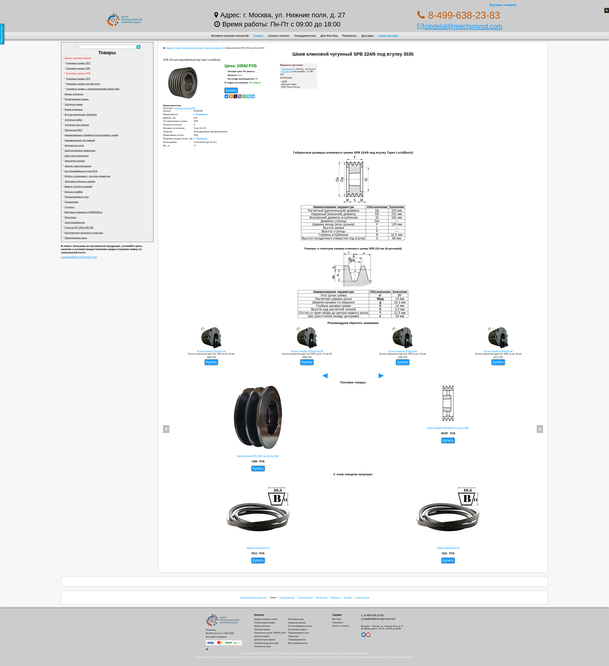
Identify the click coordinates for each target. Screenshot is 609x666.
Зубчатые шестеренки (77, 125)
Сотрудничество (305, 35)
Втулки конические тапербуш (81, 114)
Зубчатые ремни (74, 104)
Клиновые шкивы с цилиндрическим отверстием (92, 89)
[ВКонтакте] (226, 96)
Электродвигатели (75, 222)
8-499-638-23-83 (373, 615)
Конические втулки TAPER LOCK (270, 633)
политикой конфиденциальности (300, 657)
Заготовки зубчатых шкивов (80, 181)
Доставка (367, 35)
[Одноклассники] (231, 96)
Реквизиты (349, 35)
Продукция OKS (73, 130)
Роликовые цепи (296, 619)
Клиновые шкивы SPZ (78, 63)
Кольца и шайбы (74, 192)
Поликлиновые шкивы (77, 99)
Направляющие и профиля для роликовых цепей (91, 135)
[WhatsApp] (244, 96)
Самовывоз (287, 69)
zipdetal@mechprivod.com (463, 26)
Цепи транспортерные (77, 156)
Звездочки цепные (75, 161)
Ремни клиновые (74, 109)
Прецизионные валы (76, 238)
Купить (231, 90)
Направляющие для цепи (266, 643)
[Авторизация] (606, 10)
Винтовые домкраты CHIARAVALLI (83, 212)
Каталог (259, 614)
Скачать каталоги (340, 626)
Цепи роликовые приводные (80, 150)
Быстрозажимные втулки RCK (81, 171)
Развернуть (202, 114)
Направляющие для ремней (80, 140)
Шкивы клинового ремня (78, 58)
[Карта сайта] (207, 649)
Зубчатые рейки (73, 120)
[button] (166, 429)
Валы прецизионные (298, 643)
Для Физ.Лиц (329, 35)
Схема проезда (388, 35)
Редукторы (70, 217)
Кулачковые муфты (297, 629)
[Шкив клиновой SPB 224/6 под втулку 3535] (184, 83)
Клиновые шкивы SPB (78, 73)
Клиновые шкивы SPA (78, 68)
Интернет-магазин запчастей (230, 35)
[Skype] (249, 96)
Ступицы (69, 207)
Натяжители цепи (74, 145)
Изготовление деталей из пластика (84, 233)
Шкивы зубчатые (74, 94)
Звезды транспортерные (78, 166)
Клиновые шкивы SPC (78, 79)
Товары (258, 35)
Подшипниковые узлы (77, 197)
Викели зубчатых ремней (78, 186)
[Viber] (240, 96)
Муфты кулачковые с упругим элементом (87, 176)
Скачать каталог (278, 35)
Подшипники (71, 202)
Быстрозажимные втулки (300, 626)
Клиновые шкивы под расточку (83, 84)
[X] (235, 96)
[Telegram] (253, 96)
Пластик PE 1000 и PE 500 (79, 227)
